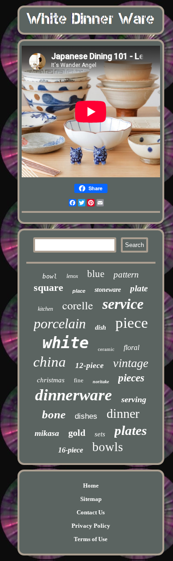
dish (100, 327)
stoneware (108, 289)
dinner (123, 413)
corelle (77, 305)
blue (95, 273)
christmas (51, 380)
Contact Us (91, 512)
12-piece (89, 365)
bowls (107, 447)
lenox (72, 276)
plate (139, 288)
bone (54, 414)
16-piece (70, 450)
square (48, 287)
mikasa (47, 433)
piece (131, 322)
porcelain (60, 323)
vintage (131, 363)
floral (131, 347)
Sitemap (90, 498)
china (49, 362)
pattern (126, 274)
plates (130, 430)
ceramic (106, 349)
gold (76, 433)
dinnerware (73, 395)
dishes (86, 416)
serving (133, 399)
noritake (101, 381)
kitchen (45, 309)
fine (79, 380)
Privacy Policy (91, 525)
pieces (131, 378)
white (65, 342)
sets (100, 434)
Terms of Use (90, 539)
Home (91, 485)
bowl (49, 276)
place (78, 291)
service (122, 304)
